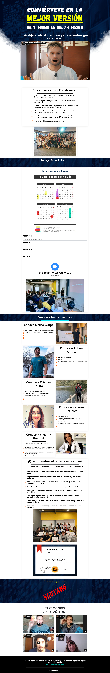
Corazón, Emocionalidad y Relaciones (32, 253)
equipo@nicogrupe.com (55, 665)
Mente (26, 246)
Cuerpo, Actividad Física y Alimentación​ (33, 239)
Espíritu (26, 259)
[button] (55, 239)
